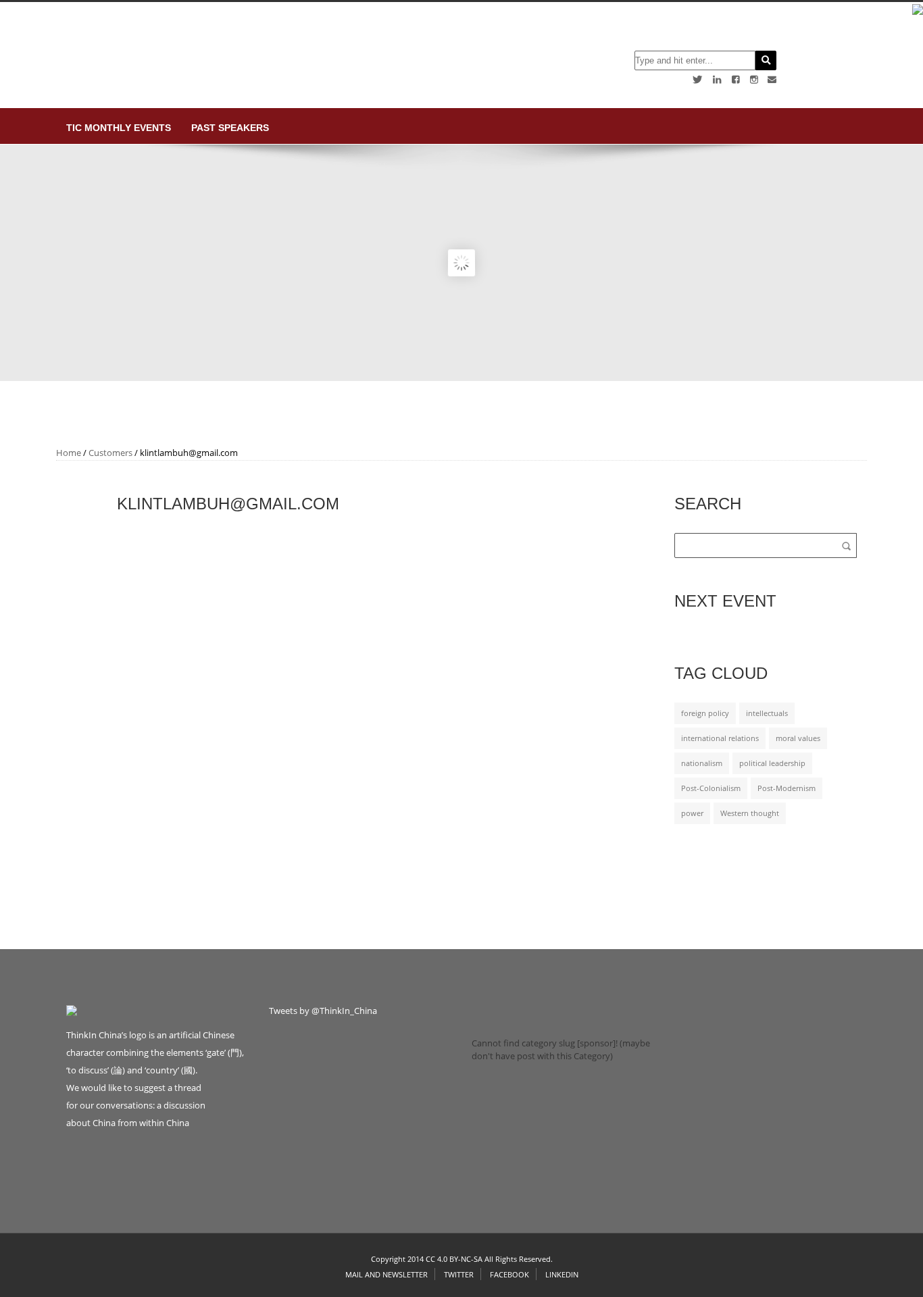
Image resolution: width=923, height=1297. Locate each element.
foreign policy (705, 713)
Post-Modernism (786, 788)
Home (68, 453)
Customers (110, 453)
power (692, 813)
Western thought (749, 813)
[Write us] (772, 79)
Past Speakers (230, 127)
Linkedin (561, 1274)
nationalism (701, 763)
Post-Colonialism (711, 788)
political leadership (772, 763)
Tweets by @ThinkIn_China (323, 1010)
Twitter (459, 1274)
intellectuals (767, 713)
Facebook (509, 1274)
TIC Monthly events (118, 127)
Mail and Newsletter (386, 1274)
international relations (720, 738)
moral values (798, 738)
